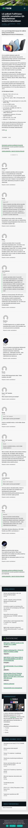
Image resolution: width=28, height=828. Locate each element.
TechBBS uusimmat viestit (13, 739)
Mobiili (18, 23)
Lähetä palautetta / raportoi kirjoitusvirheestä (13, 151)
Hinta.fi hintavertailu (7, 807)
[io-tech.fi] (7, 8)
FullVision (4, 137)
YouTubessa (13, 716)
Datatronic (11, 638)
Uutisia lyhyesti (9, 589)
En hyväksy (12, 825)
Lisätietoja (19, 825)
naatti (3, 510)
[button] (24, 8)
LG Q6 (9, 137)
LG (6, 130)
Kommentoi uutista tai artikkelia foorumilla (12, 145)
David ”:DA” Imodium (7, 440)
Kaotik (3, 198)
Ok (7, 825)
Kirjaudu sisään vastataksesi (8, 184)
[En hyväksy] (26, 823)
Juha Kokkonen (11, 23)
